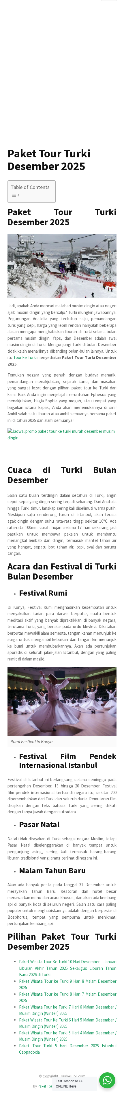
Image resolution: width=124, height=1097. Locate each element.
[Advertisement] (62, 81)
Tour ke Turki (25, 357)
